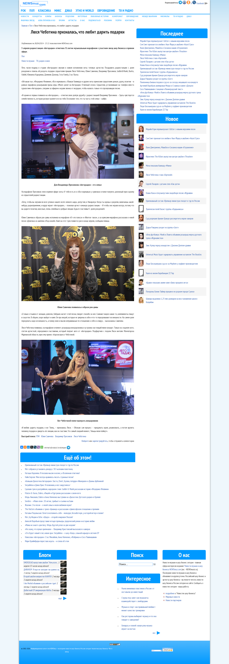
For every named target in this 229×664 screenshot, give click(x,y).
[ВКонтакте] (21, 447)
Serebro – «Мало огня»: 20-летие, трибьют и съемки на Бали (49, 501)
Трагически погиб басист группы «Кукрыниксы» (159, 71)
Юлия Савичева (47, 436)
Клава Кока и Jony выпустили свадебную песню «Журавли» (163, 65)
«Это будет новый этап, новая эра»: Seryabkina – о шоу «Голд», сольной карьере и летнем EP (62, 533)
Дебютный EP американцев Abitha (37, 590)
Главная (24, 25)
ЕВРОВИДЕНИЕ (106, 10)
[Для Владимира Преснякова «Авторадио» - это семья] (77, 142)
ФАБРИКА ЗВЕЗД (28, 20)
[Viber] (38, 447)
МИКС (57, 10)
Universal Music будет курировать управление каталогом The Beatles (168, 102)
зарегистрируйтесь (100, 440)
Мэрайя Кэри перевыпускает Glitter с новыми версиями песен (165, 40)
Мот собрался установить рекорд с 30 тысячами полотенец (49, 469)
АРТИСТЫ (72, 20)
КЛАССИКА (44, 10)
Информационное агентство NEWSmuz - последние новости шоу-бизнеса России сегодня (61, 648)
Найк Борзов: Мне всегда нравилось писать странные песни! (49, 477)
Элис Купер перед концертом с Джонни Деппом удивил (162, 99)
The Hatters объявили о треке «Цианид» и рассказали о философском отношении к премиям (62, 509)
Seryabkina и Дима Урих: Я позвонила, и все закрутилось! (47, 484)
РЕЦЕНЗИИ (69, 16)
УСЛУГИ (118, 20)
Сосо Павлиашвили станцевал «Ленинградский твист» (161, 89)
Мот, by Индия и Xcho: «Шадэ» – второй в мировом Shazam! (49, 517)
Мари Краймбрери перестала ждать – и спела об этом (47, 541)
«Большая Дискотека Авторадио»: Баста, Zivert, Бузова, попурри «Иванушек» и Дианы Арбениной (64, 481)
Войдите (85, 440)
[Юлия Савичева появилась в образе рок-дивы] (77, 264)
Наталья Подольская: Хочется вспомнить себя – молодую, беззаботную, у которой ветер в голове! (64, 512)
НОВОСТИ (25, 16)
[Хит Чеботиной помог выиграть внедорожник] (77, 378)
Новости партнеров (173, 600)
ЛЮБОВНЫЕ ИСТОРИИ (100, 16)
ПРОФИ (62, 20)
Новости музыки (27, 60)
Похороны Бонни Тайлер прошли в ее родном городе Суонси (170, 291)
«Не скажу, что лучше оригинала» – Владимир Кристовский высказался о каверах (57, 529)
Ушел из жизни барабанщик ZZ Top (154, 109)
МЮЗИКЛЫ (165, 16)
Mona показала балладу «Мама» (153, 54)
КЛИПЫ (48, 16)
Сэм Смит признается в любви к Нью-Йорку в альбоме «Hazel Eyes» (167, 44)
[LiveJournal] (35, 447)
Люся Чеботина (80, 436)
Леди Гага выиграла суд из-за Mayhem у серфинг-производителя (166, 106)
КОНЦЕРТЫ (37, 16)
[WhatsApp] (41, 447)
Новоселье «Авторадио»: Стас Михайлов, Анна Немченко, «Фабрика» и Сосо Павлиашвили (61, 537)
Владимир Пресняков (63, 436)
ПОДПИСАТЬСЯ (94, 20)
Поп (30, 25)
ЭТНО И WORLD (85, 10)
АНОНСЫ (58, 16)
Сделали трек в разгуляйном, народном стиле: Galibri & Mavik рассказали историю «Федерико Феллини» (67, 489)
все (154, 632)
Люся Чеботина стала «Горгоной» (153, 58)
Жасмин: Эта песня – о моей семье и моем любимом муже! (48, 505)
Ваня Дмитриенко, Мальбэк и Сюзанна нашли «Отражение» (164, 47)
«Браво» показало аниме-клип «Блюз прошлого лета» (167, 282)
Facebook (200, 3)
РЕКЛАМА (108, 20)
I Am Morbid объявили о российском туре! (40, 583)
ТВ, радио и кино (43, 60)
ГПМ (37, 436)
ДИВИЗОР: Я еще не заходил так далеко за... (42, 569)
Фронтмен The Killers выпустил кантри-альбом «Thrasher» (163, 51)
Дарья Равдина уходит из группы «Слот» (156, 78)
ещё (60, 598)
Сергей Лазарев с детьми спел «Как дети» (157, 61)
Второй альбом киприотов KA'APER (38, 576)
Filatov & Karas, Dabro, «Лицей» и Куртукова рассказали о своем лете (53, 493)
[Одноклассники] (25, 447)
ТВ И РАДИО (126, 10)
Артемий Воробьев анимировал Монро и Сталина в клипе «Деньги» (166, 85)
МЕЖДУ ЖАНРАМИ (149, 16)
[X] (31, 447)
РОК (23, 10)
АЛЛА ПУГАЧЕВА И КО (46, 20)
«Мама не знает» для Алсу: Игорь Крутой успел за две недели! (50, 525)
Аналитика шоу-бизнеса (100, 648)
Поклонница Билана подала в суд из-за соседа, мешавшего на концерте (169, 82)
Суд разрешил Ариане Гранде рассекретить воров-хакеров (163, 75)
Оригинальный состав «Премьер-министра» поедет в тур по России (52, 464)
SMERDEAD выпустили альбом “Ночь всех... (41, 562)
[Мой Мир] (28, 447)
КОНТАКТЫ (129, 20)
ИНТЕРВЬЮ (82, 16)
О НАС (82, 20)
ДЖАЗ (68, 10)
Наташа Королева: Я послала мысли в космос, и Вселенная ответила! (52, 473)
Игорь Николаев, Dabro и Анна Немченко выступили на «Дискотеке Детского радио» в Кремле (63, 497)
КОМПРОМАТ (117, 16)
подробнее (170, 593)
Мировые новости (173, 596)
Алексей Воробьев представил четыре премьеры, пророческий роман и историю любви (60, 521)
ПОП (32, 10)
